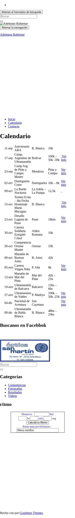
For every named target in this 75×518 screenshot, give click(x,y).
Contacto (13, 126)
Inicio (11, 119)
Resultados (15, 392)
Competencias (17, 385)
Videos (12, 396)
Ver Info (63, 158)
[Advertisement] (37, 77)
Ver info (63, 171)
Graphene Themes (31, 513)
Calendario (15, 122)
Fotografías (15, 388)
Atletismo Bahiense (12, 34)
